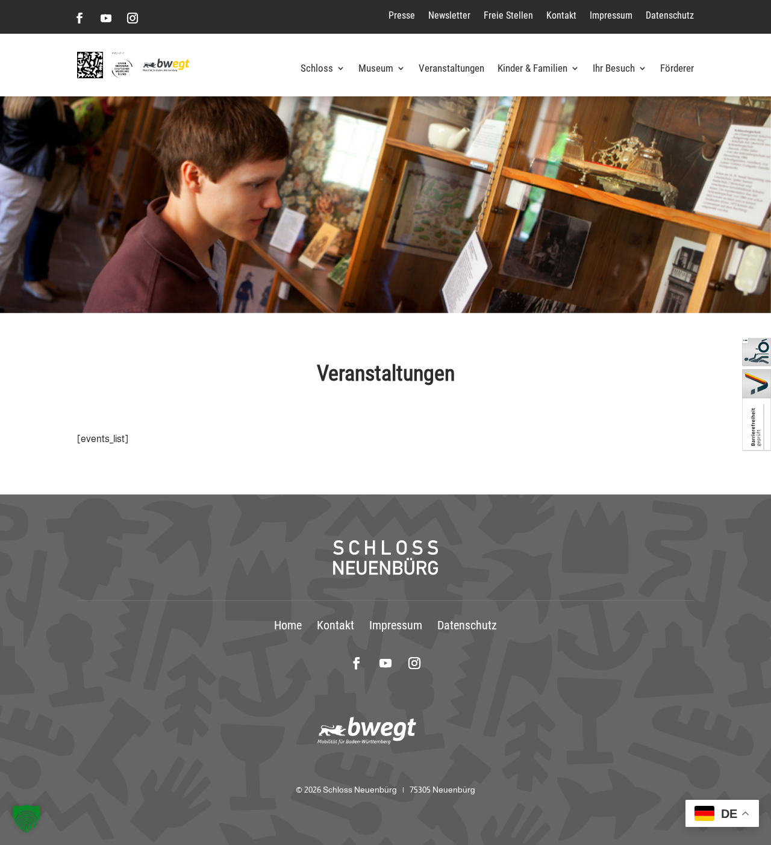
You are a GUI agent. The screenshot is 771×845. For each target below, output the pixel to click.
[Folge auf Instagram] (132, 18)
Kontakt (561, 15)
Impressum (611, 15)
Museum (375, 69)
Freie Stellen (508, 15)
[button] (26, 818)
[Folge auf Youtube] (106, 18)
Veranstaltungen (451, 69)
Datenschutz (670, 15)
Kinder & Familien (532, 69)
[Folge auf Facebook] (79, 18)
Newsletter (449, 15)
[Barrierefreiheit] (756, 448)
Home (288, 625)
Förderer (677, 69)
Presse (402, 15)
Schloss (317, 69)
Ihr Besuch (614, 69)
